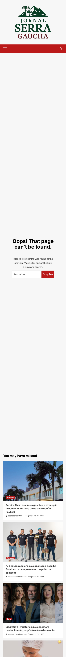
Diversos (10, 497)
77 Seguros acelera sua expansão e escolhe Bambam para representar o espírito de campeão (31, 569)
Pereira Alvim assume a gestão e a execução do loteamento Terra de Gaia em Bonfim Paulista (31, 508)
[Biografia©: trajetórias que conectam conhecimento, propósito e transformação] (33, 603)
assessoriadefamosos (17, 516)
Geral (9, 619)
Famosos (10, 558)
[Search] (61, 48)
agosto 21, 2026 (37, 516)
